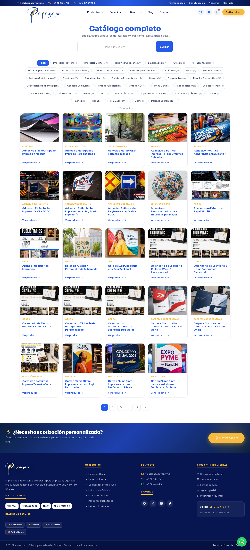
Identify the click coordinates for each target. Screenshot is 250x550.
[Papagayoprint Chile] (44, 12)
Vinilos (191, 70)
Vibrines (97, 100)
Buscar (164, 46)
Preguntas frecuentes (211, 495)
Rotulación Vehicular (75, 70)
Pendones (70, 78)
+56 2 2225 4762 (60, 3)
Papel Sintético (41, 93)
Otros (179, 62)
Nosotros (214, 3)
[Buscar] (201, 12)
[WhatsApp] (242, 542)
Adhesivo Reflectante (109, 70)
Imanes (79, 100)
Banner (214, 93)
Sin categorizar (95, 78)
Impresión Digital (96, 62)
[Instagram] (144, 503)
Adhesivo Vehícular (79, 85)
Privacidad (228, 545)
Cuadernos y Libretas (188, 93)
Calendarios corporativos (102, 484)
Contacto (228, 3)
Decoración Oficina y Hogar (43, 85)
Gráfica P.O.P (138, 85)
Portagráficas (201, 62)
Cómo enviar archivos (211, 474)
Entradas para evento (41, 70)
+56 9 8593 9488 (86, 3)
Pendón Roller (186, 85)
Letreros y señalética (99, 490)
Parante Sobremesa (163, 100)
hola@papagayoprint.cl (32, 3)
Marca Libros (124, 93)
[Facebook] (152, 503)
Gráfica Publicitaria (110, 85)
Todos (42, 62)
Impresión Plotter (65, 62)
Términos (217, 545)
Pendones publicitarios (100, 500)
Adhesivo (172, 70)
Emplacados (157, 62)
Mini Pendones (212, 70)
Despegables (177, 78)
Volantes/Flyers (213, 85)
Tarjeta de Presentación (126, 78)
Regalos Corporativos (207, 78)
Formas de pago (177, 3)
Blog (150, 12)
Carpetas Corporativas (153, 93)
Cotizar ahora (233, 12)
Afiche (88, 93)
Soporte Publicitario (127, 62)
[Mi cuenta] (209, 12)
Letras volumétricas (98, 506)
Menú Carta (162, 85)
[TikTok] (169, 503)
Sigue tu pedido (197, 3)
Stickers (154, 78)
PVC (105, 93)
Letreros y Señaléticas (144, 70)
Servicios (115, 12)
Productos (93, 12)
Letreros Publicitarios (42, 78)
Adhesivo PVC (67, 93)
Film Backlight (119, 100)
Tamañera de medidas (212, 479)
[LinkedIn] (161, 503)
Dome (139, 100)
